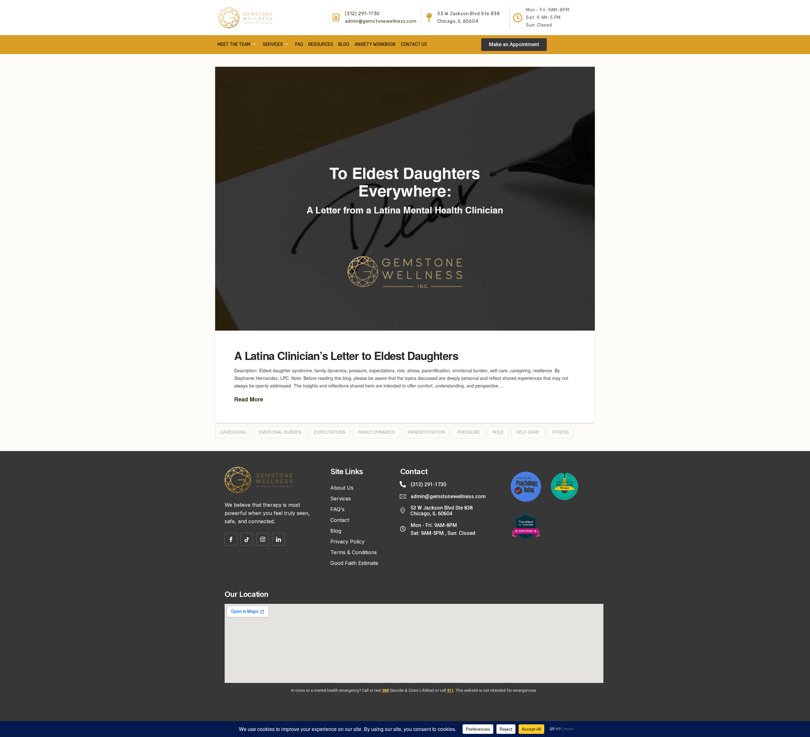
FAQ (299, 44)
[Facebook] (231, 539)
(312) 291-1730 (362, 13)
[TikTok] (246, 539)
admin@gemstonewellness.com (381, 21)
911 (450, 690)
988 (385, 690)
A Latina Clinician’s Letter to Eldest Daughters (346, 355)
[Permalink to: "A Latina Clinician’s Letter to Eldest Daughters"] (405, 198)
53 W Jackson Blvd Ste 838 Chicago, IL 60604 (441, 511)
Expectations (330, 432)
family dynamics (376, 432)
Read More (248, 399)
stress (560, 432)
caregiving (233, 432)
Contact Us (414, 44)
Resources (320, 44)
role (498, 432)
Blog (343, 44)
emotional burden (280, 432)
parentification (426, 432)
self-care (527, 432)
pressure (468, 432)
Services (273, 44)
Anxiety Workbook (375, 44)
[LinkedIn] (278, 539)
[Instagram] (262, 539)
